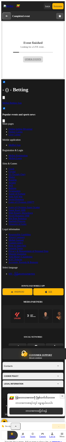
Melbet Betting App (12, 103)
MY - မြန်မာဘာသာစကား (22, 274)
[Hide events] (16, 426)
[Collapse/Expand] (3, 97)
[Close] (62, 396)
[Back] (6, 16)
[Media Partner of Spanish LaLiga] (17, 316)
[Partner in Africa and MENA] (31, 316)
